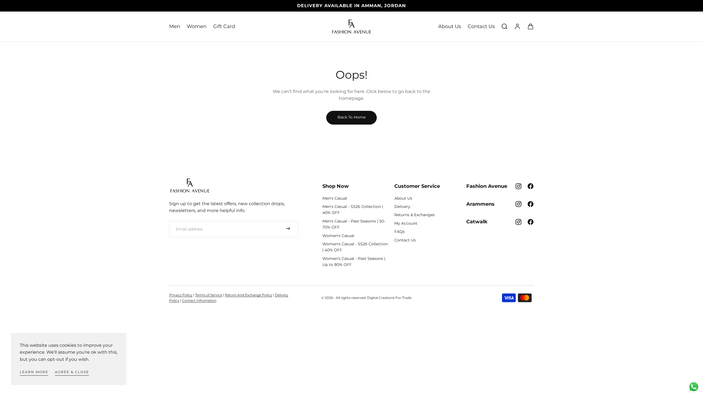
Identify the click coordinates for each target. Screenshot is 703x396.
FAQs (399, 231)
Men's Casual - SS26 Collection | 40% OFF (352, 209)
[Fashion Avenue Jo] (189, 185)
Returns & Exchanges (414, 214)
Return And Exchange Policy (248, 295)
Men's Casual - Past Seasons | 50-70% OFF (353, 224)
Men (174, 26)
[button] (504, 26)
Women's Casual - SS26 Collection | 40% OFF (355, 246)
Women (197, 26)
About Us (449, 26)
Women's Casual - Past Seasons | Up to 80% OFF (353, 261)
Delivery (402, 206)
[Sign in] (517, 26)
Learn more (34, 372)
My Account (405, 223)
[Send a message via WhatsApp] (693, 386)
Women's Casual (338, 235)
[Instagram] (518, 186)
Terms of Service (208, 295)
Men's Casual (334, 198)
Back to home (351, 117)
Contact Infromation (199, 300)
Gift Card (224, 26)
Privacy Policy (181, 295)
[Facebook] (531, 186)
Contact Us (481, 26)
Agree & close (72, 372)
